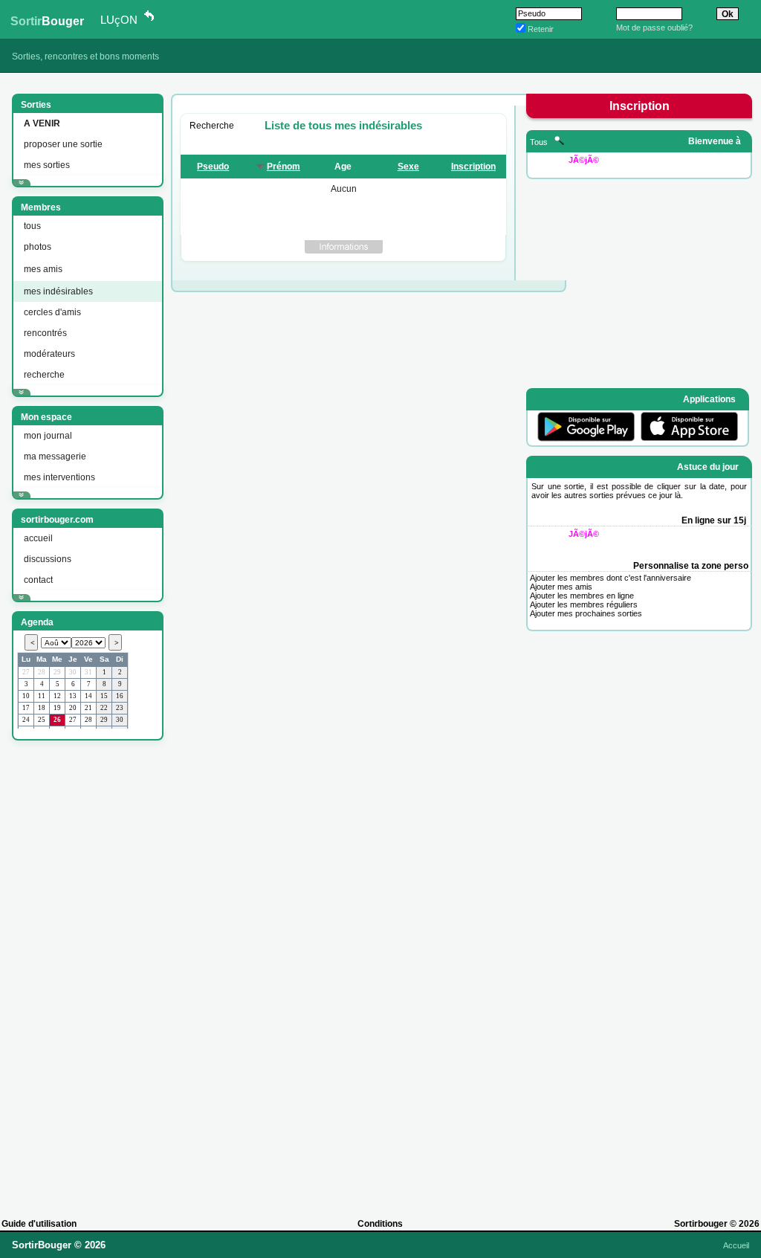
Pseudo (213, 166)
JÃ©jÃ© (584, 159)
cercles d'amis (52, 312)
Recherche (212, 125)
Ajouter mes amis (561, 586)
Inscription (473, 166)
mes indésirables (58, 291)
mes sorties (47, 165)
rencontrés (45, 333)
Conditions (380, 1224)
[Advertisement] (86, 972)
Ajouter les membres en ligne (582, 595)
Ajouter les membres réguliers (584, 604)
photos (37, 247)
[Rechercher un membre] (559, 142)
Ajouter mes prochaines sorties (586, 613)
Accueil (736, 1245)
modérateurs (49, 354)
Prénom (283, 166)
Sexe (408, 166)
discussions (47, 559)
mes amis (43, 269)
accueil (38, 538)
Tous (540, 142)
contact (38, 580)
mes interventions (59, 477)
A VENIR (42, 123)
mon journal (48, 435)
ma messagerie (55, 456)
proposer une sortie (63, 144)
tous (32, 226)
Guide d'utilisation (39, 1224)
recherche (44, 375)
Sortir (47, 21)
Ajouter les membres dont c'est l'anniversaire (610, 577)
